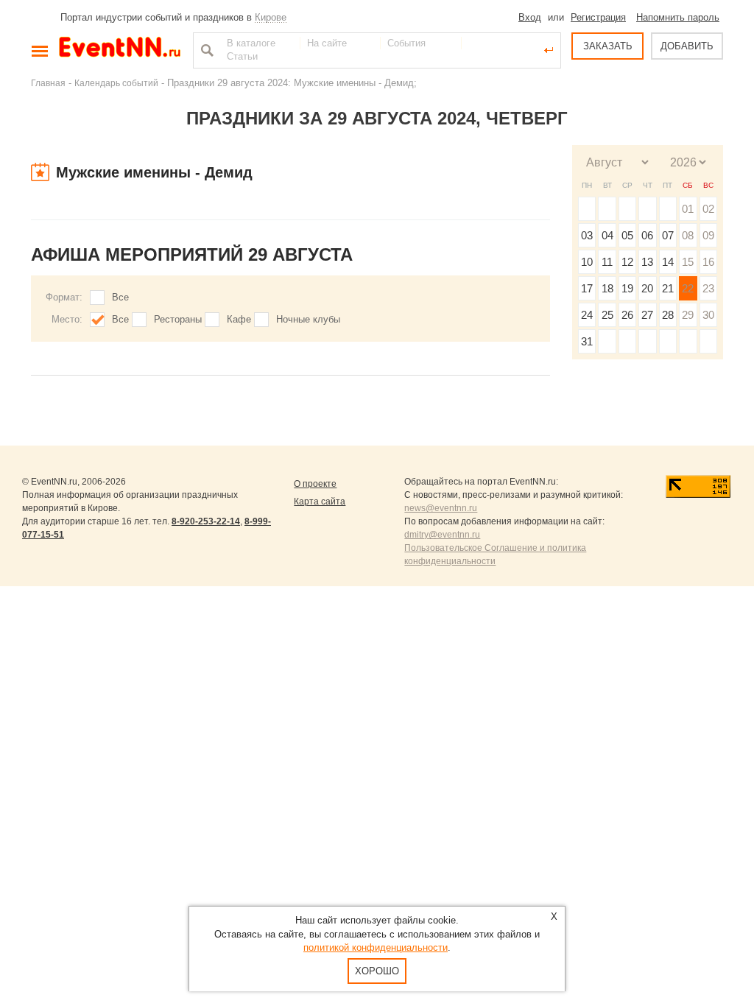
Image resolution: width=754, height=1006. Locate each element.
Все (120, 297)
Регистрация (598, 17)
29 (688, 315)
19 (627, 288)
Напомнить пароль (677, 17)
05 (627, 235)
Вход (529, 17)
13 (647, 262)
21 (668, 288)
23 (708, 288)
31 (587, 341)
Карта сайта (319, 501)
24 (587, 315)
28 (668, 315)
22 (688, 288)
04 (607, 235)
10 (587, 262)
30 (708, 315)
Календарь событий (116, 83)
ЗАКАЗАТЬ (608, 46)
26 (627, 315)
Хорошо (377, 971)
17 (587, 288)
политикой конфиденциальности (375, 947)
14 (668, 262)
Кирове (270, 17)
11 (607, 262)
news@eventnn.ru (440, 508)
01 (688, 209)
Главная (48, 83)
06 (647, 235)
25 (607, 315)
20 (647, 288)
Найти (205, 50)
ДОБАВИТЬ (687, 46)
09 (708, 235)
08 (688, 235)
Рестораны (178, 319)
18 (607, 288)
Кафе (239, 319)
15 (688, 262)
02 (708, 209)
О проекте (315, 484)
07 (668, 235)
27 (647, 315)
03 (587, 235)
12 (627, 262)
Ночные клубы (308, 319)
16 (708, 262)
